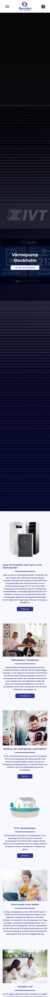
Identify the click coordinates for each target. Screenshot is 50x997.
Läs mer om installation (25, 267)
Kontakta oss (25, 696)
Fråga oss (25, 609)
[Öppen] (7, 6)
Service (25, 776)
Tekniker (25, 855)
